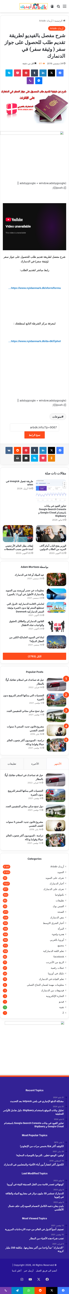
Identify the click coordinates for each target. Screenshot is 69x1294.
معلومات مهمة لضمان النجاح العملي (45, 984)
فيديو (61, 1001)
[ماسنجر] (38, 80)
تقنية (61, 1007)
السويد (60, 872)
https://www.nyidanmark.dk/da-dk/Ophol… (34, 341)
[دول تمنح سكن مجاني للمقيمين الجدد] (56, 715)
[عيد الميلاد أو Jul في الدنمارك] (56, 579)
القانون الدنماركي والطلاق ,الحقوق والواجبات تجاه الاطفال (26, 623)
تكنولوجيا (59, 894)
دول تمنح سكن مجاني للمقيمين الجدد (25, 711)
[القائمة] (64, 7)
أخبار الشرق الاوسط (53, 923)
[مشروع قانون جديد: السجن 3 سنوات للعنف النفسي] (56, 730)
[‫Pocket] (17, 72)
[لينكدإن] (43, 72)
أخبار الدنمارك (57, 883)
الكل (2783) (34, 656)
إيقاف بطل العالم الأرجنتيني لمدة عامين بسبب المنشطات (18, 547)
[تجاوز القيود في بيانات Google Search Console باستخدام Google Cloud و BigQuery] (51, 490)
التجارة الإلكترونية (55, 996)
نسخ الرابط (34, 434)
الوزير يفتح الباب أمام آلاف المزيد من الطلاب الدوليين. (52, 547)
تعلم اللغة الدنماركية (53, 951)
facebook (58, 956)
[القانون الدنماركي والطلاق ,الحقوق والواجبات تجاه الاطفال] (56, 626)
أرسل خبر (28, 1270)
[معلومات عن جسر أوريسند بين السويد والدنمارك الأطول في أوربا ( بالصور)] (56, 593)
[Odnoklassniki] (51, 458)
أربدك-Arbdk (45, 20)
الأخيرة (35, 763)
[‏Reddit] (17, 450)
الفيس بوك (58, 906)
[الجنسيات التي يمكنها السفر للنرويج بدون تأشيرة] (56, 700)
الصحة (61, 911)
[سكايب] (9, 72)
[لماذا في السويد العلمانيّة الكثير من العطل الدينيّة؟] (56, 641)
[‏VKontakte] (9, 450)
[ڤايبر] (30, 80)
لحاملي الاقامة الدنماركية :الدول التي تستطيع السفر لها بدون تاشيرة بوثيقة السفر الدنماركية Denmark (25, 607)
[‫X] (51, 72)
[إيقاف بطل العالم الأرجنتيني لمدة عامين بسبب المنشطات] (18, 533)
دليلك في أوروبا (56, 973)
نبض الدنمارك (57, 917)
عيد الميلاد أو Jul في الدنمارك (29, 574)
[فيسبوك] (60, 72)
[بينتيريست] (26, 72)
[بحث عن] (58, 7)
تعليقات (12, 763)
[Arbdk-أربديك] (33, 6)
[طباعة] (17, 458)
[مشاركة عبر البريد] (26, 458)
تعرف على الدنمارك (53, 889)
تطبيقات (60, 900)
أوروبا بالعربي (57, 939)
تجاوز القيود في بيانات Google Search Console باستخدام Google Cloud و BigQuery (52, 510)
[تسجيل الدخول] (52, 7)
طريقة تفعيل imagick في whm (19, 482)
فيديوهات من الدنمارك (52, 990)
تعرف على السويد (54, 877)
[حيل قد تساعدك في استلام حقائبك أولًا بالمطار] (56, 684)
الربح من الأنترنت (55, 962)
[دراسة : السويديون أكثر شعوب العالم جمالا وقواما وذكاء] (56, 745)
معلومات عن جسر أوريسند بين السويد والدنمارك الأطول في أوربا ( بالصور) (25, 592)
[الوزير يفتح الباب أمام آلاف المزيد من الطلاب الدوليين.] (51, 533)
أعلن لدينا (16, 1270)
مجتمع (61, 945)
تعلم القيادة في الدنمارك (51, 979)
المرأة (61, 928)
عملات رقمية (57, 967)
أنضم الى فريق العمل (46, 1270)
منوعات (57, 416)
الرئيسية (58, 20)
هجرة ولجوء (58, 934)
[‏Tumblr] (34, 72)
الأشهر (57, 763)
